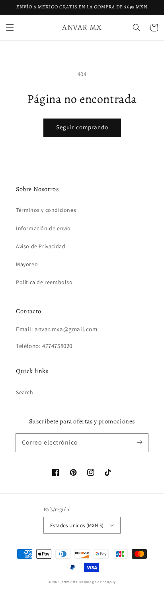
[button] (10, 27)
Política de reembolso (44, 282)
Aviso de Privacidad (40, 246)
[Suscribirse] (139, 442)
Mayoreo (27, 264)
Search (24, 392)
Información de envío (43, 228)
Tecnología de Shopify (97, 581)
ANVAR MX (70, 581)
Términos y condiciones (46, 209)
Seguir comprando (82, 127)
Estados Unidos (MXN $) (77, 525)
